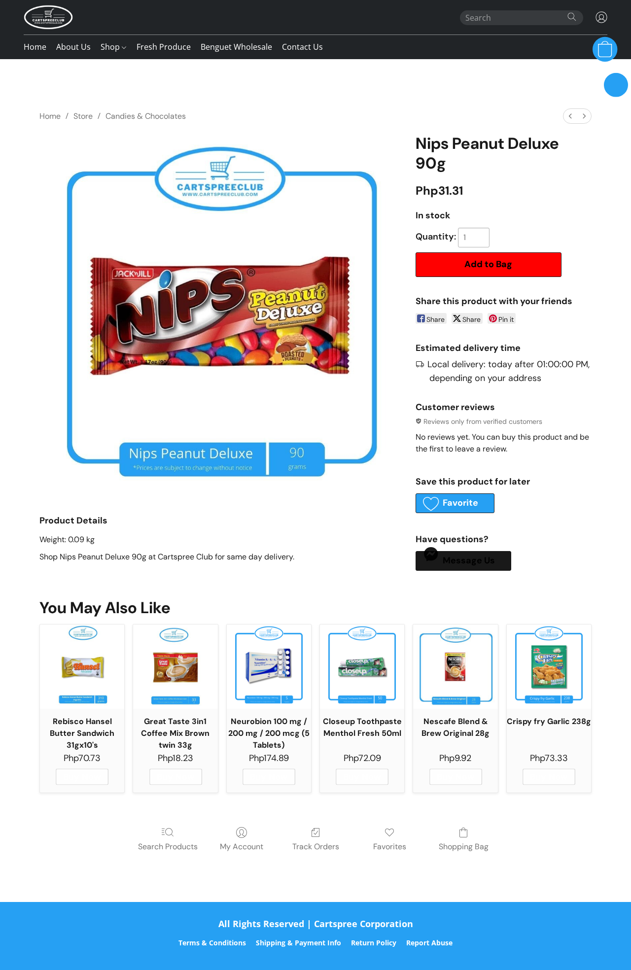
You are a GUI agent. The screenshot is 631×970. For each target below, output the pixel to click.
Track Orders (315, 846)
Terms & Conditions (212, 942)
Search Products (168, 846)
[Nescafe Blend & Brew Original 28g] (455, 666)
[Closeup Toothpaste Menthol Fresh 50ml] (362, 666)
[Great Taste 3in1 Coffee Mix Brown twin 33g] (175, 666)
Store (83, 116)
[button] (48, 17)
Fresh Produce (164, 46)
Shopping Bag (464, 846)
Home (35, 46)
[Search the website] (571, 17)
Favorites (389, 846)
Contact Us (302, 46)
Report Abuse (429, 942)
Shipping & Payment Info (298, 942)
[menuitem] (570, 116)
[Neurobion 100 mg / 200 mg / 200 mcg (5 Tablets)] (269, 666)
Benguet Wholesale (236, 46)
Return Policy (373, 942)
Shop (111, 46)
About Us (73, 46)
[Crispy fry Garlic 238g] (549, 666)
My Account (241, 846)
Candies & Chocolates (145, 116)
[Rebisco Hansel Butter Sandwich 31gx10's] (82, 666)
